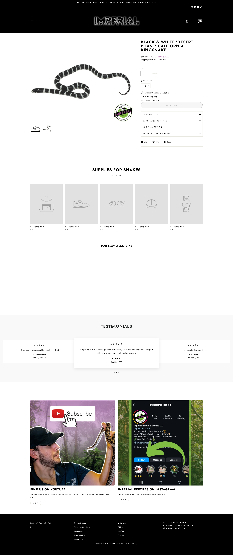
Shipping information (157, 133)
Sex (143, 69)
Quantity (147, 81)
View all (116, 176)
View (35, 503)
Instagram (122, 523)
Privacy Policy (79, 535)
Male (145, 73)
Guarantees (78, 531)
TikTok (120, 527)
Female (155, 73)
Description (150, 115)
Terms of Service (80, 523)
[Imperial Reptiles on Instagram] (160, 443)
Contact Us (78, 539)
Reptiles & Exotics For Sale (40, 523)
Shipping (144, 60)
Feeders (33, 527)
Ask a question (152, 127)
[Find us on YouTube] (72, 443)
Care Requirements (155, 121)
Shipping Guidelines (82, 527)
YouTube (121, 531)
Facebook (121, 535)
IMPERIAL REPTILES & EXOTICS (112, 544)
